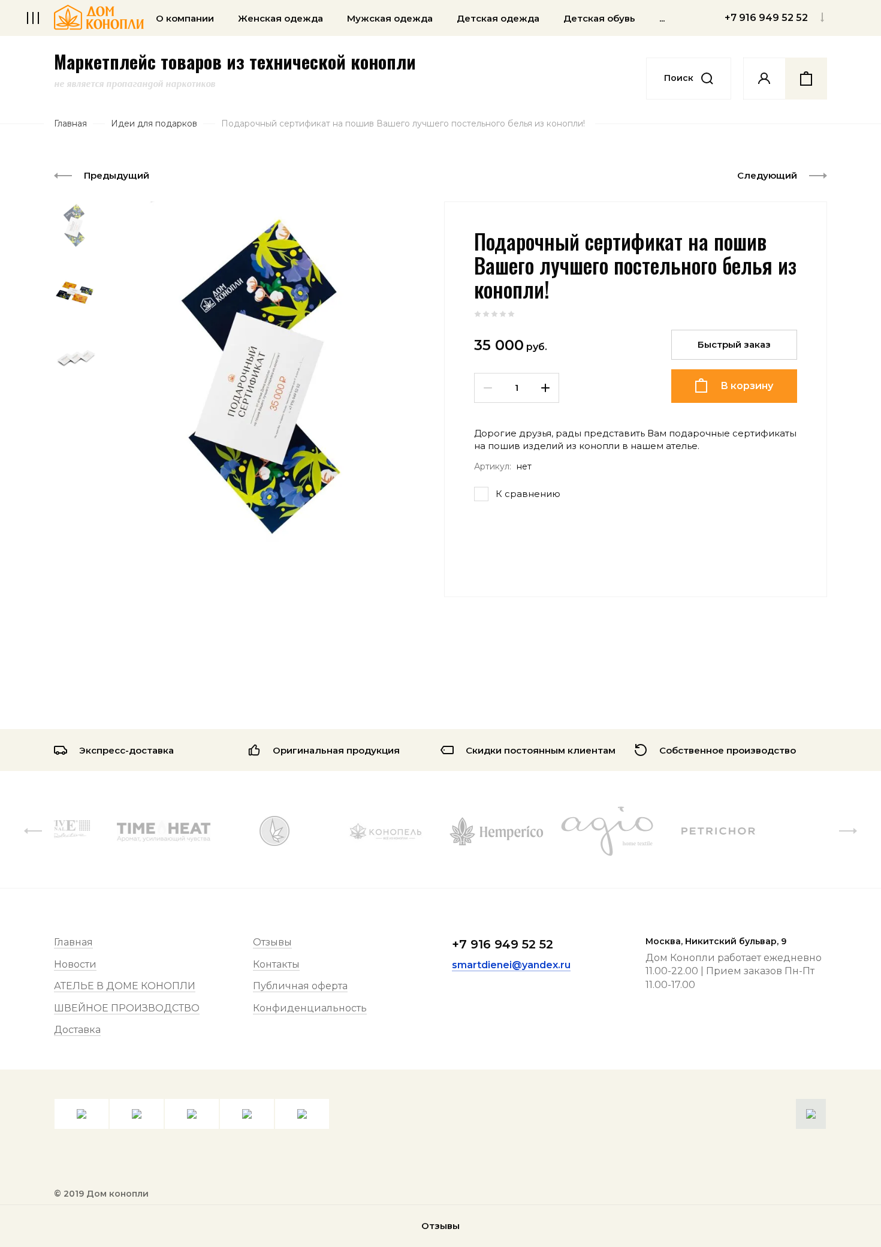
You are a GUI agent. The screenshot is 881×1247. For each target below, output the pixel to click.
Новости (75, 964)
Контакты (276, 964)
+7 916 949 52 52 (502, 944)
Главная (73, 942)
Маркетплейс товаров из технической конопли (235, 61)
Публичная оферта (300, 986)
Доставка (77, 1029)
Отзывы (272, 942)
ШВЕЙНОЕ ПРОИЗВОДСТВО (127, 1008)
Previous (33, 831)
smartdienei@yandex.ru (511, 965)
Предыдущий (116, 175)
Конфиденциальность (310, 1008)
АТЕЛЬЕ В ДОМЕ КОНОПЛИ (124, 986)
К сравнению (528, 493)
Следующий (767, 175)
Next (848, 831)
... (662, 18)
